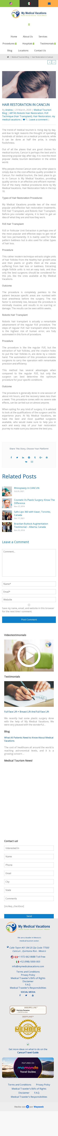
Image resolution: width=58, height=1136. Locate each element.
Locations (23, 50)
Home (14, 36)
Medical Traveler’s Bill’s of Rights (28, 978)
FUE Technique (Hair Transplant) (25, 115)
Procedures (9, 43)
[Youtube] (34, 996)
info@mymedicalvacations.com (28, 966)
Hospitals (27, 43)
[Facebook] (21, 996)
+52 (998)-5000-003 (30, 961)
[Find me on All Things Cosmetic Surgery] (28, 1030)
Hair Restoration (42, 116)
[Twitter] (27, 996)
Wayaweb (39, 1106)
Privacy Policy (28, 974)
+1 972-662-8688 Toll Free (31, 956)
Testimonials (47, 43)
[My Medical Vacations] (29, 14)
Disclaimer (28, 981)
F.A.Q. (28, 984)
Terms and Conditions (28, 971)
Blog (9, 50)
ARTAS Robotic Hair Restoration (26, 113)
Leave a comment (38, 119)
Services (43, 36)
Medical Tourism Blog (20, 57)
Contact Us (40, 50)
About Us (28, 36)
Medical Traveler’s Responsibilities (28, 987)
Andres (9, 109)
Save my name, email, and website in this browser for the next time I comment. (28, 610)
